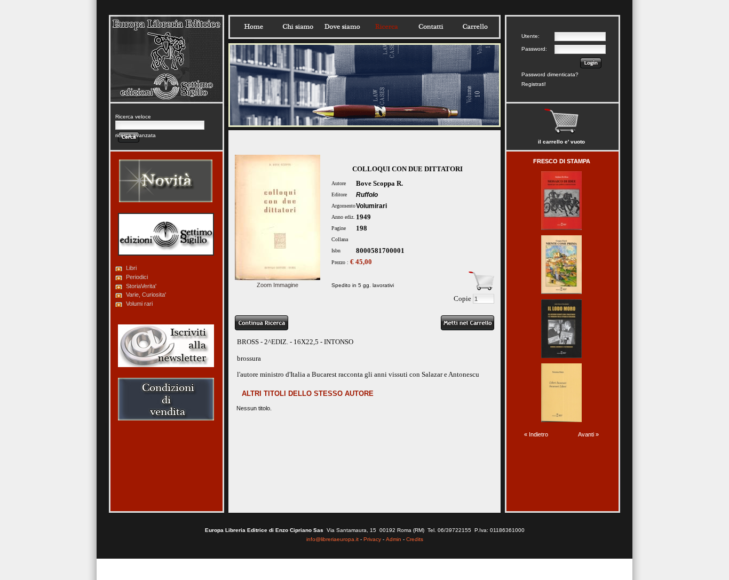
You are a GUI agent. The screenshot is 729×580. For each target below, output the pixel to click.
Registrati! (533, 84)
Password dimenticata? (550, 74)
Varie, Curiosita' (146, 294)
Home (253, 27)
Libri (131, 268)
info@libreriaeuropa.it (332, 539)
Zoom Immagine (277, 285)
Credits (414, 539)
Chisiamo (298, 27)
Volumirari (371, 206)
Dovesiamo (342, 27)
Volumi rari (139, 303)
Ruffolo (367, 194)
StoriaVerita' (141, 286)
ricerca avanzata (135, 135)
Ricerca (386, 27)
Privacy (372, 539)
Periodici (137, 277)
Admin (393, 539)
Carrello (475, 27)
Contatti (431, 27)
